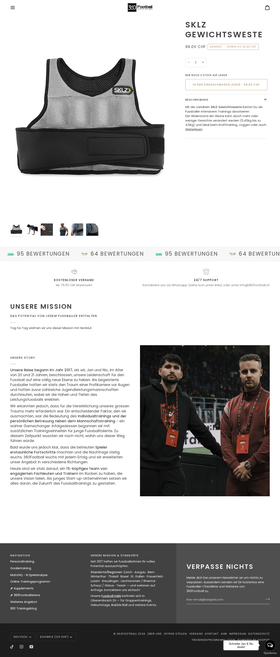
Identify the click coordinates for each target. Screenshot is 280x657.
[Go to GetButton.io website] (270, 653)
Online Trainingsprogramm (30, 582)
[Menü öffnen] (16, 7)
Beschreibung (197, 100)
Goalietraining (20, 568)
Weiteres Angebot (23, 602)
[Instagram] (21, 647)
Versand (196, 634)
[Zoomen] (18, 213)
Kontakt (212, 634)
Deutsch (20, 637)
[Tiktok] (12, 647)
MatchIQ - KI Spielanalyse (29, 575)
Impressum (237, 634)
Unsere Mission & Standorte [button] (115, 555)
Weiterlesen (194, 129)
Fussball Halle (111, 596)
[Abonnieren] (266, 599)
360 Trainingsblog (23, 608)
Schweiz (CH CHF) (54, 637)
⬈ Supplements (21, 588)
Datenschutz (259, 634)
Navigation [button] (20, 555)
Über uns (154, 634)
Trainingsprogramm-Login (214, 640)
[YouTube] (31, 647)
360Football (127, 634)
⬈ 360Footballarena (25, 595)
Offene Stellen (175, 634)
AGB (224, 634)
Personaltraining (22, 561)
